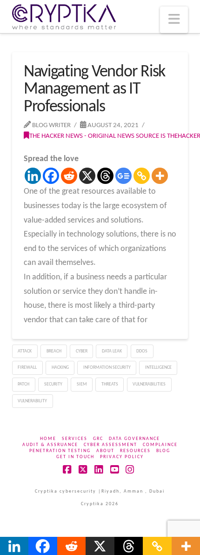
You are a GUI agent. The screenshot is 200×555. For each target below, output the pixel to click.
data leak (112, 351)
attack (25, 351)
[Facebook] (51, 176)
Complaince (160, 444)
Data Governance (134, 438)
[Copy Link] (141, 176)
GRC (98, 438)
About (105, 450)
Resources (135, 450)
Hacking (60, 367)
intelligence (158, 367)
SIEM (82, 384)
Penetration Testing (60, 450)
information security (107, 367)
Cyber (81, 351)
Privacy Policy (122, 457)
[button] (174, 20)
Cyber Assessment (110, 444)
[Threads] (105, 176)
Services (74, 438)
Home (48, 438)
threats (109, 384)
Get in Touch (75, 457)
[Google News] (123, 176)
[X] (87, 176)
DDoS (141, 351)
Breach (54, 351)
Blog (163, 450)
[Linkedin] (33, 176)
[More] (160, 176)
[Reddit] (69, 176)
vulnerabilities (149, 384)
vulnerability (32, 401)
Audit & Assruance (50, 444)
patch (23, 384)
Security (53, 384)
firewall (27, 367)
